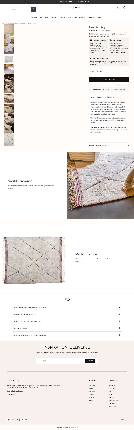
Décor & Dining (80, 17)
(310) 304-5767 (120, 89)
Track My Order (113, 400)
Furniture (34, 17)
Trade (99, 17)
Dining (91, 400)
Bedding (62, 17)
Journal (111, 397)
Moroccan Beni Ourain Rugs (17, 23)
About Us (112, 386)
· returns (122, 85)
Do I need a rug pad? (20, 328)
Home (4, 23)
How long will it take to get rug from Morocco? (29, 335)
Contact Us (112, 403)
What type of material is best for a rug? (26, 321)
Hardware (91, 17)
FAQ (110, 394)
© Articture (124, 420)
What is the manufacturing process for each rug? (30, 307)
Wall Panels (44, 17)
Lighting (53, 17)
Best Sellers (92, 386)
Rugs (69, 17)
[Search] (33, 9)
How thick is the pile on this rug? (24, 314)
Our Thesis (112, 389)
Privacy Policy (113, 406)
